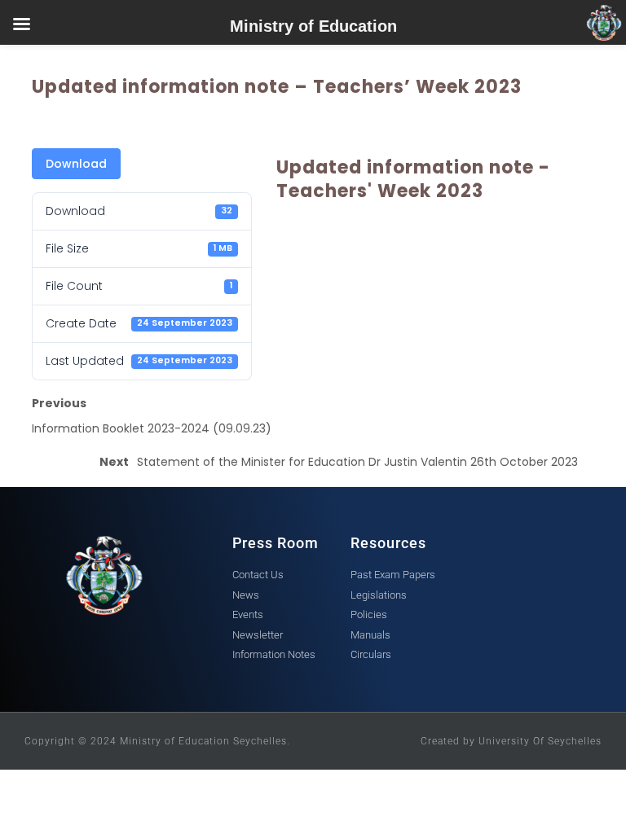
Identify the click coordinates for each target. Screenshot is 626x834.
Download (76, 164)
